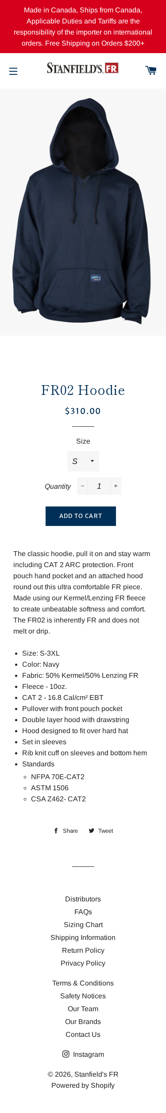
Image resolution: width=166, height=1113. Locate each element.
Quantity (58, 486)
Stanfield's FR (96, 1074)
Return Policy (83, 950)
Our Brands (83, 1021)
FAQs (83, 912)
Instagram (87, 1054)
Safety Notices (83, 996)
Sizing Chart (83, 924)
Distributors (83, 899)
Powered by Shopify (83, 1085)
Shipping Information (83, 937)
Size (83, 441)
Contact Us (83, 1034)
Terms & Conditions (83, 983)
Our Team (83, 1009)
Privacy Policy (83, 963)
